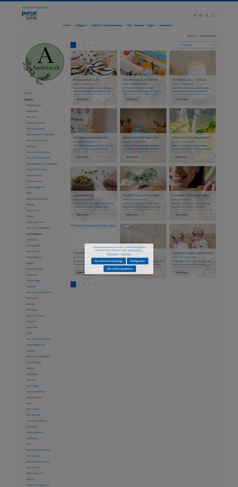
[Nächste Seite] (90, 45)
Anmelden (27, 7)
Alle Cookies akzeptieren (120, 268)
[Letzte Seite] (95, 45)
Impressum (126, 254)
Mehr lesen (83, 99)
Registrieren (43, 7)
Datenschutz (112, 254)
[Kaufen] (68, 25)
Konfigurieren (137, 261)
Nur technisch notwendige (108, 261)
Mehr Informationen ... (132, 250)
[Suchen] (195, 15)
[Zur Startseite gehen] (30, 15)
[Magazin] (82, 25)
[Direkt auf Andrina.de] (44, 64)
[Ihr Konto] (207, 15)
